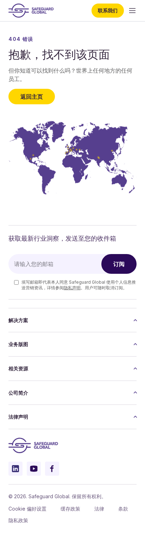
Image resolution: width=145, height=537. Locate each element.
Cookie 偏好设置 (27, 509)
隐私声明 (72, 287)
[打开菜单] (132, 10)
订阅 (119, 263)
